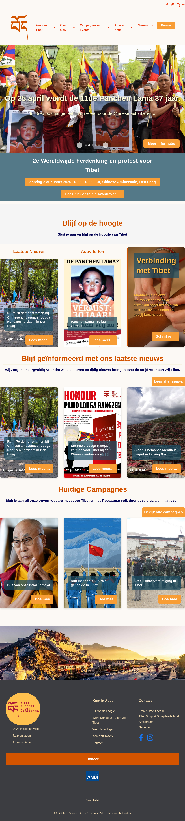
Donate (169, 144)
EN (183, 4)
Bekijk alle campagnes (163, 512)
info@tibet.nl (156, 711)
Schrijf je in (166, 336)
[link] (179, 5)
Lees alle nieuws (168, 381)
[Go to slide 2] (89, 145)
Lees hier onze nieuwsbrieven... (92, 194)
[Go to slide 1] (86, 145)
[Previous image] (79, 145)
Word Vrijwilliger (102, 729)
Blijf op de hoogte (103, 711)
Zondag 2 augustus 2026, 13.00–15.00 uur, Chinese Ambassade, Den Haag (92, 182)
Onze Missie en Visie (26, 728)
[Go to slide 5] (99, 145)
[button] (45, 27)
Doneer (92, 759)
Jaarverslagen (21, 735)
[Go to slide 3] (92, 145)
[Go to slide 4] (96, 145)
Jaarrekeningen (22, 742)
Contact (97, 743)
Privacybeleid (92, 800)
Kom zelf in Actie (103, 736)
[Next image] (105, 145)
